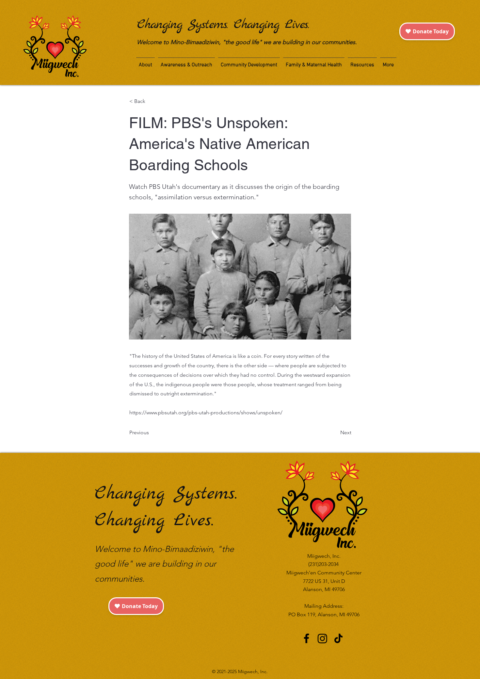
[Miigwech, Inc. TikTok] (338, 638)
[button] (145, 62)
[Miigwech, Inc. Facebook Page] (306, 638)
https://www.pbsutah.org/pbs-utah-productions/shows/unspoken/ (205, 412)
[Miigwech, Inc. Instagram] (322, 638)
